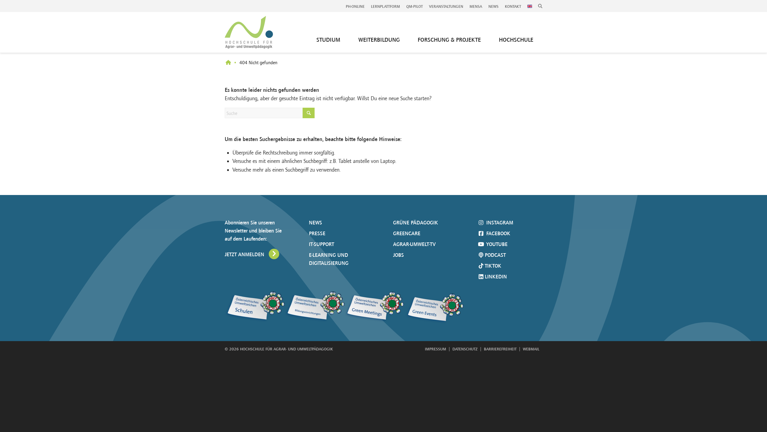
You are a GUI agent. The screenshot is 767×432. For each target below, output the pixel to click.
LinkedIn (496, 276)
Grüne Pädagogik (415, 222)
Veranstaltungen (446, 6)
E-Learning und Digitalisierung (328, 259)
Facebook (497, 233)
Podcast (495, 255)
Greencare (406, 233)
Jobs (398, 255)
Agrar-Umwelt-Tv (414, 244)
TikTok (493, 265)
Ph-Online (355, 6)
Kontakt (513, 6)
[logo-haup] (249, 32)
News (493, 6)
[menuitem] (355, 6)
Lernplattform (385, 6)
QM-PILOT (414, 6)
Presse (317, 233)
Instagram (499, 222)
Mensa (475, 6)
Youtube (496, 244)
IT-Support (321, 244)
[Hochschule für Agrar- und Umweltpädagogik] (228, 63)
